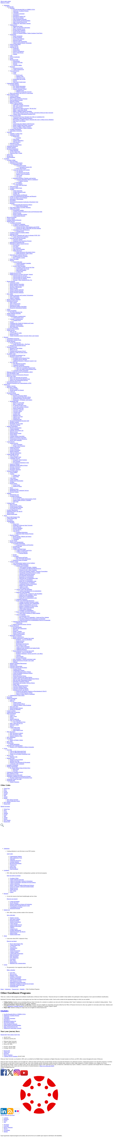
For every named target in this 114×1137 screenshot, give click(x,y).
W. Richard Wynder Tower (19, 405)
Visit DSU (9, 132)
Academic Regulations (15, 129)
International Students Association (18, 306)
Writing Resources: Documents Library (25, 252)
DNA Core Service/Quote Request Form (20, 379)
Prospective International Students (18, 308)
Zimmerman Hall (17, 419)
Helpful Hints (16, 50)
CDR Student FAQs (24, 588)
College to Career (23, 586)
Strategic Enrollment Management (18, 663)
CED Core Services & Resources (21, 366)
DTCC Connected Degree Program (18, 98)
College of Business (15, 883)
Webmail (15, 662)
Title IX (6, 1128)
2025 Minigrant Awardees (19, 363)
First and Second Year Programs (18, 238)
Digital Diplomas (14, 150)
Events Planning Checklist (16, 507)
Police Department (11, 713)
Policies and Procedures (19, 634)
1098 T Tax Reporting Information (21, 27)
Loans (14, 73)
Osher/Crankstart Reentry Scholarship (22, 43)
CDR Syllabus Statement (25, 609)
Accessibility (7, 1130)
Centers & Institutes (11, 310)
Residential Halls (14, 401)
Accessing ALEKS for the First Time (25, 267)
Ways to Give (10, 755)
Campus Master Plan (12, 518)
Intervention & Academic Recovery (18, 255)
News (5, 790)
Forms (11, 58)
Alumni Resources (14, 448)
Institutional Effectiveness (16, 163)
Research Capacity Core (16, 356)
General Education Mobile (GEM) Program (23, 123)
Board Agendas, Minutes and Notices (22, 536)
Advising (18, 655)
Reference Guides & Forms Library (18, 352)
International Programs (12, 301)
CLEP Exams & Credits (16, 333)
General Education (17, 262)
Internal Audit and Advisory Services (22, 624)
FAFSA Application (15, 57)
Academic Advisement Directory (21, 225)
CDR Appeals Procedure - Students (28, 567)
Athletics (9, 493)
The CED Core (13, 362)
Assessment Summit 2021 (25, 167)
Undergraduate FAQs (18, 317)
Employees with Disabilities (23, 592)
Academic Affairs (11, 160)
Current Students (14, 45)
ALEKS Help (19, 271)
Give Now (9, 749)
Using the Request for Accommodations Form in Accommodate (34, 620)
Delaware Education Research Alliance (22, 204)
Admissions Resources (12, 146)
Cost (11, 55)
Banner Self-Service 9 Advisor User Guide (23, 650)
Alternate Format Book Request (27, 574)
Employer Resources (15, 447)
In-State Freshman (17, 37)
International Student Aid (19, 16)
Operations (9, 697)
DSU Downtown (11, 731)
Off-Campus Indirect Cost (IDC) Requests (20, 207)
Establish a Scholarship (12, 765)
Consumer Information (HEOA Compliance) (27, 179)
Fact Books (19, 182)
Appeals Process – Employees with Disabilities (30, 593)
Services (12, 260)
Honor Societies (14, 288)
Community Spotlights (18, 365)
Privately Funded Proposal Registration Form (21, 777)
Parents (5, 798)
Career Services (11, 441)
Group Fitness (16, 485)
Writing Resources (17, 250)
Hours (11, 487)
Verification (16, 48)
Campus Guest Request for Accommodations (30, 591)
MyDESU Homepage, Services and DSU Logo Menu (29, 653)
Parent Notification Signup (13, 801)
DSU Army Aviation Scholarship (21, 105)
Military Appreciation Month (20, 110)
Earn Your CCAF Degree (19, 121)
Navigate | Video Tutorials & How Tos (22, 280)
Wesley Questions (8, 1055)
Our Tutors (15, 246)
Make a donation (11, 970)
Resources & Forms (15, 305)
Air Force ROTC (17, 529)
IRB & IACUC (14, 349)
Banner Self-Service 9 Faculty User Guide (23, 660)
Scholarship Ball (11, 780)
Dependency (16, 15)
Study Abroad (13, 302)
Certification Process (18, 104)
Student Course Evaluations (23, 174)
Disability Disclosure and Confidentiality (29, 603)
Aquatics (12, 473)
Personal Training (14, 492)
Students (6, 792)
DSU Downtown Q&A (15, 734)
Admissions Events (14, 135)
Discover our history (12, 941)
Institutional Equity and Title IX (14, 511)
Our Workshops (17, 248)
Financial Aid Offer (18, 62)
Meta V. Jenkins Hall (18, 404)
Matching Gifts (13, 756)
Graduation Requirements (16, 324)
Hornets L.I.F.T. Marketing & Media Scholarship (22, 747)
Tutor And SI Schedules (19, 249)
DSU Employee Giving (12, 773)
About (5, 515)
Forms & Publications (15, 44)
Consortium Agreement (18, 13)
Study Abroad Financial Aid (20, 22)
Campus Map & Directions (13, 712)
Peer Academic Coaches (19, 257)
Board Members (17, 538)
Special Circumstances (18, 51)
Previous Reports (23, 553)
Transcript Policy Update (16, 153)
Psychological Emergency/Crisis (21, 462)
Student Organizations (12, 426)
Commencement (11, 314)
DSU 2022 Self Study (21, 185)
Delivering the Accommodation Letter (28, 578)
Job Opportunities (17, 627)
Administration (10, 521)
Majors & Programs (11, 217)
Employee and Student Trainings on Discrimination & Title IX (31, 691)
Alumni (5, 797)
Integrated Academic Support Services (19, 243)
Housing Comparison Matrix (20, 395)
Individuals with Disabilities (17, 326)
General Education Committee (23, 263)
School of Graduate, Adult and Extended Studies (22, 886)
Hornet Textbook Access (19, 29)
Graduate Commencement (16, 319)
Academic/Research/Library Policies (22, 671)
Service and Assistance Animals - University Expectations (33, 571)
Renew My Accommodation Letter (27, 581)
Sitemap (6, 1131)
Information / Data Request (16, 199)
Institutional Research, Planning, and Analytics (24, 178)
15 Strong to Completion (19, 224)
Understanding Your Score (22, 268)
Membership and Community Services (19, 490)
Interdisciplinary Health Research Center (20, 905)
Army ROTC (16, 531)
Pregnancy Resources (15, 466)
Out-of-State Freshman (18, 38)
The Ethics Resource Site (16, 312)
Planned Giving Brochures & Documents (20, 762)
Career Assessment (17, 444)
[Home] (32, 846)
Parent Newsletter (14, 259)
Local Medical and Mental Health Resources (30, 568)
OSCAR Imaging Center (13, 373)
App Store (12, 1115)
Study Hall (15, 501)
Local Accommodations (16, 144)
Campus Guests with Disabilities (24, 589)
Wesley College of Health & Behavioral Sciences (22, 885)
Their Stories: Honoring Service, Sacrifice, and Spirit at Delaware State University (33, 112)
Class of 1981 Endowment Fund (18, 751)
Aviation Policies (17, 669)
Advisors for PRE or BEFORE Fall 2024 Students (28, 228)
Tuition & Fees (13, 24)
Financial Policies (17, 674)
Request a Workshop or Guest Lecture (28, 606)
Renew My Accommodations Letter (28, 598)
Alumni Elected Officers (19, 703)
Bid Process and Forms (21, 557)
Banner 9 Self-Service (18, 637)
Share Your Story (14, 706)
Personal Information (21, 657)
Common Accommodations (26, 579)
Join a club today (11, 915)
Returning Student (17, 40)
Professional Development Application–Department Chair (24, 202)
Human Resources (14, 625)
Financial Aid (10, 6)
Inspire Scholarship (17, 36)
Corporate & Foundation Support (15, 772)
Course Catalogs (11, 218)
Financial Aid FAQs (18, 68)
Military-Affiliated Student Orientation (22, 111)
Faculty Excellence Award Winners (18, 197)
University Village (17, 411)
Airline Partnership (17, 190)
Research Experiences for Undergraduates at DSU (19, 383)
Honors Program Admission (17, 292)
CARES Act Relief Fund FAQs (24, 550)
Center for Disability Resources (20, 564)
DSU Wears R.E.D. (18, 107)
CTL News (19, 176)
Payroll (15, 554)
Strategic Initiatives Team (16, 736)
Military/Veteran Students (16, 103)
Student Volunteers (14, 782)
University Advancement (16, 666)
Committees (16, 539)
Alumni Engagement (12, 698)
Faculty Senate (13, 540)
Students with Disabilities (22, 565)
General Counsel (14, 561)
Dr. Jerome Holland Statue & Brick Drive (20, 768)
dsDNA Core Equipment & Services (19, 380)
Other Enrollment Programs (20, 19)
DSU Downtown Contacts (16, 733)
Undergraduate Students (13, 83)
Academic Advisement (15, 222)
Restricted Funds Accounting (20, 560)
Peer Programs (16, 461)
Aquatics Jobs (16, 475)
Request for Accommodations (26, 596)
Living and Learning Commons (20, 407)
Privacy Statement (8, 1127)
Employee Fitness (17, 486)
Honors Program (17, 213)
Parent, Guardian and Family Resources (26, 611)
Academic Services (14, 496)
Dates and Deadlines (21, 270)
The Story (15, 770)
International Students (15, 97)
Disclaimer (6, 1124)
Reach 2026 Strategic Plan (13, 517)
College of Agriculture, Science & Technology (21, 881)
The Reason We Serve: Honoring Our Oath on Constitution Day (29, 117)
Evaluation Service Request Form (21, 358)
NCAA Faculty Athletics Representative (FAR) (24, 499)
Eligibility (12, 8)
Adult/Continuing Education (14, 313)
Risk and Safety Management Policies (22, 680)
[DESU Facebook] (4, 1075)
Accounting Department (19, 543)
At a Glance (10, 519)
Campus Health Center (15, 457)
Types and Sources (14, 70)
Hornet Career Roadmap (19, 446)
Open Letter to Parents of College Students (29, 613)
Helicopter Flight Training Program (24, 533)
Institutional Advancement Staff (14, 775)
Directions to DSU (14, 143)
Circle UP (12, 391)
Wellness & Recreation (12, 471)
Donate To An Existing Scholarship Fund (20, 754)
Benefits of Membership (16, 287)
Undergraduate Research (19, 215)
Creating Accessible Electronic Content (28, 602)
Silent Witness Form (18, 730)
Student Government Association (18, 437)
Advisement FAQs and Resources (21, 229)
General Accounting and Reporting (24, 545)
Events (5, 791)
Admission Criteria (14, 282)
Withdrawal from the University (24, 91)
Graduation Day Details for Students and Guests (22, 323)
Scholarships (13, 34)
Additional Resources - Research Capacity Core (24, 360)
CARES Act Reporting (21, 552)
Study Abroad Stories (15, 303)
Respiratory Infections (15, 469)
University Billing (17, 65)
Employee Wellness (15, 464)
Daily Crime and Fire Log (16, 723)
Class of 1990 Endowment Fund (18, 752)
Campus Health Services (13, 454)
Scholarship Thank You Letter (14, 779)
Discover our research (12, 899)
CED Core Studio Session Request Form (26, 369)
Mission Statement (14, 451)
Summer (15, 54)
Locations (18, 137)
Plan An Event (13, 504)
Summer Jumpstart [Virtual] (20, 89)
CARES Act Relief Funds (19, 549)
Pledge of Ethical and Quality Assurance (23, 125)
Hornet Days (16, 136)
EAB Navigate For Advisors (20, 275)
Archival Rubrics (20, 264)
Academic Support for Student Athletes (19, 232)
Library (8, 309)
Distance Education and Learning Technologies (21, 295)
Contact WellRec (14, 479)
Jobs (5, 1122)
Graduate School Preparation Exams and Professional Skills (27, 211)
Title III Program (14, 186)
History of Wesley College (16, 740)
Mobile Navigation (5, 806)
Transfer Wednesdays (18, 140)
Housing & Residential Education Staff (19, 420)
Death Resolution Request (16, 708)
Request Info (10, 156)
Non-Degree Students (18, 18)
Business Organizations (15, 427)
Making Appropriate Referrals (26, 607)
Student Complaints (15, 298)
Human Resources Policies (19, 676)
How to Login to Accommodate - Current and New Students (34, 617)
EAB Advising (19, 656)
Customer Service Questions (11, 1056)
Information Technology (16, 635)
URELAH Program (15, 209)
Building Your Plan (14, 761)
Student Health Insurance (19, 31)
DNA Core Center (11, 376)
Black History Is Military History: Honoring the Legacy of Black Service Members (33, 119)
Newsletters (13, 200)
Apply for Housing (14, 394)
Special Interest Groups (15, 433)
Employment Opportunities (16, 480)
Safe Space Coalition (12, 387)
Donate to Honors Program (16, 291)
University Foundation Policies (20, 688)
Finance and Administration (16, 542)
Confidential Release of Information (28, 584)
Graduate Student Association (17, 436)
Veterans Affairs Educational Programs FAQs (24, 114)
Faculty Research (11, 341)
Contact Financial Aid (18, 69)
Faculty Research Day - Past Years (21, 344)
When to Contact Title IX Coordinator (25, 694)
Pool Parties (16, 476)
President (12, 522)
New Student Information (19, 86)
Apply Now (10, 154)
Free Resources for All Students (27, 582)
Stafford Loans (19, 76)
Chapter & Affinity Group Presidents (22, 705)
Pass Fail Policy (14, 161)
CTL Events (19, 175)
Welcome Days (16, 142)
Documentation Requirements (26, 575)
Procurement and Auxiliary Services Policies (24, 683)
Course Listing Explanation (23, 646)
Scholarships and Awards (19, 79)
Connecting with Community (17, 763)
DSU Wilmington (11, 737)
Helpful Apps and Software (26, 585)
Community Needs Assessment (20, 370)
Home (2, 989)
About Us (12, 715)
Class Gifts (12, 699)
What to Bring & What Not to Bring (22, 397)
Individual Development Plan (17, 242)
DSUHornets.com (14, 494)
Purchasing (15, 556)
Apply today (10, 853)
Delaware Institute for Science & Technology (21, 904)
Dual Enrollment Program (16, 100)
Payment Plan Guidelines (19, 30)
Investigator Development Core (17, 355)
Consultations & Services (13, 338)
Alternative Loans (20, 77)
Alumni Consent (17, 702)
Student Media (13, 434)
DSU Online (10, 294)
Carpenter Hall (16, 412)
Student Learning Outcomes (17, 289)
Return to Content (5, 2)
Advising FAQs (20, 231)
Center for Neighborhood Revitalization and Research (23, 196)
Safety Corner (13, 716)
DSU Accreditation (17, 183)
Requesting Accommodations (26, 577)
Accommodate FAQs (24, 616)
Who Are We (13, 331)
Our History (10, 738)
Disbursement (16, 61)
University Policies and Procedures (18, 667)
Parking (12, 717)
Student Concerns (23, 181)
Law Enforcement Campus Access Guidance (24, 563)
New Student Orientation (19, 87)
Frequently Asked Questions (20, 459)
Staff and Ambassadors (15, 453)
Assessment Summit (21, 165)
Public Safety (16, 684)
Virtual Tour (7, 788)
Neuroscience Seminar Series (14, 340)
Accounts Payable (17, 546)
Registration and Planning (22, 644)
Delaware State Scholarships (20, 41)
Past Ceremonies (14, 327)
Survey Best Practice (21, 168)
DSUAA (12, 701)
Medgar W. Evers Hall (18, 402)
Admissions (6, 5)
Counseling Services (15, 458)
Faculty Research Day (15, 342)
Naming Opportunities (12, 766)
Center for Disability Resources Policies (22, 673)
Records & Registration (12, 149)
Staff (5, 795)
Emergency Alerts (14, 724)
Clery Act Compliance (15, 720)
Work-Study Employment (19, 82)
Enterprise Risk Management (20, 621)
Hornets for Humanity (15, 709)
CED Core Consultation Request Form (25, 367)
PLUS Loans (19, 75)
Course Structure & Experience (20, 236)
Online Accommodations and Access (28, 604)
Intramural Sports (14, 489)
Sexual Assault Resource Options (24, 692)
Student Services (14, 443)
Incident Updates (14, 388)
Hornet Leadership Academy (20, 214)
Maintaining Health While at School (19, 465)
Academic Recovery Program (20, 256)
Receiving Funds (14, 59)
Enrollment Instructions (22, 532)
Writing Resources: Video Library (24, 253)
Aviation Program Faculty (19, 192)
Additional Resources (21, 649)
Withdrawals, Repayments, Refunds (22, 23)
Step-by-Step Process (18, 52)
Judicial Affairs (10, 512)
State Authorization (14, 296)
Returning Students (14, 101)
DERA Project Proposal (22, 206)
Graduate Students (11, 147)
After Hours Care (14, 455)
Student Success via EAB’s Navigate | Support (21, 274)
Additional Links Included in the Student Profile (28, 648)
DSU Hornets (7, 802)
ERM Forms (19, 623)
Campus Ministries (14, 429)
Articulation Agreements (16, 130)
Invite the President (17, 528)
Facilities (12, 482)
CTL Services (19, 171)
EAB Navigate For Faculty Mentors (22, 277)
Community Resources (21, 599)
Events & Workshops (15, 450)
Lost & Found (16, 729)
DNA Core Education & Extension (18, 377)
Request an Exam (14, 334)
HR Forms (15, 630)
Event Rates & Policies (15, 508)
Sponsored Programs (12, 347)
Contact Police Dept (15, 727)
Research (12, 203)
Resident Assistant (14, 422)
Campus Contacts (11, 710)
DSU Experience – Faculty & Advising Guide (24, 659)
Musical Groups (14, 432)
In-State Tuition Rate (15, 151)
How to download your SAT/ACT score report (21, 93)
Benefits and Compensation (20, 628)
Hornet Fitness (13, 483)
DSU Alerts (10, 741)
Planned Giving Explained (16, 759)
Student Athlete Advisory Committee (22, 500)
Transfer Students (14, 96)
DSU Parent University (12, 799)
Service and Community (16, 440)
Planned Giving (11, 758)
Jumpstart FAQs (20, 90)
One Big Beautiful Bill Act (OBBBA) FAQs (24, 9)
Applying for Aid (14, 47)
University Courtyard (18, 409)
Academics (6, 158)
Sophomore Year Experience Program (22, 241)
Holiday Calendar (17, 631)
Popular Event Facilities (16, 505)
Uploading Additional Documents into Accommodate (32, 618)
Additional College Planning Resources (22, 118)
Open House (16, 139)
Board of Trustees (14, 535)
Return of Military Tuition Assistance (22, 126)
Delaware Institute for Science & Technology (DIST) (20, 372)
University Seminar (17, 239)
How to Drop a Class (21, 645)
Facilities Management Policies (20, 685)
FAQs (14, 122)
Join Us (12, 726)
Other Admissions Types (13, 94)
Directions (6, 1053)
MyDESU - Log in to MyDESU (24, 639)
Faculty (5, 794)
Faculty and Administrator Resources (25, 600)
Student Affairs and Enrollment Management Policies (26, 678)
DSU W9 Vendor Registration (23, 558)
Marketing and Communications (15, 745)
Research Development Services (18, 345)
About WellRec (14, 472)
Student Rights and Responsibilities (21, 20)
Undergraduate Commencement (18, 316)
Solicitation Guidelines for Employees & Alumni (19, 776)
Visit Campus (10, 1034)
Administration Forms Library (17, 695)
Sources (15, 80)
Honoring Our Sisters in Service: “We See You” (24, 108)
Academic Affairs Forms (16, 188)
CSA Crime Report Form (19, 722)
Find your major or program (13, 875)
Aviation (12, 189)
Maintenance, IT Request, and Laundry (22, 400)
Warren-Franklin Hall (18, 408)
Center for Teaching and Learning (21, 169)
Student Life (7, 384)
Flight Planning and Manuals (20, 195)
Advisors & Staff (14, 234)
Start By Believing (14, 719)
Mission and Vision (17, 26)
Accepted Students (14, 84)
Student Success (11, 221)
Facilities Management (12, 510)
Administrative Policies (18, 670)
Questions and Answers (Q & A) (18, 351)
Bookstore (6, 1119)
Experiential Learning (18, 210)
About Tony (16, 524)
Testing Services (11, 330)
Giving (5, 748)
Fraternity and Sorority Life (16, 430)
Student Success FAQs (15, 273)
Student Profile (19, 642)
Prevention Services (15, 468)
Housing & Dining (11, 393)
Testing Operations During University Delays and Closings (24, 335)
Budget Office (16, 547)
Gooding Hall (16, 413)
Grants (14, 72)
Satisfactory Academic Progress (20, 11)
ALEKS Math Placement (19, 266)
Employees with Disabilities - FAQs (28, 595)
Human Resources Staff (19, 632)
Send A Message (17, 526)
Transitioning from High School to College (29, 572)
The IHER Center (11, 354)
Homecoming (10, 743)
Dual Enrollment (11, 157)
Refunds (15, 64)
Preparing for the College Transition (28, 570)
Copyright (6, 1126)
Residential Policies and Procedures (21, 398)
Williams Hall (16, 418)
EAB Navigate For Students (20, 278)
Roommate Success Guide (16, 423)
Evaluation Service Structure (20, 359)
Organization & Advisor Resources (18, 439)
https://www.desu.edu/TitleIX (47, 1066)
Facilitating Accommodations (26, 610)
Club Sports (13, 478)
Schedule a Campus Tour (16, 133)
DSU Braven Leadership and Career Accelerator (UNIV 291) (25, 235)
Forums (12, 321)
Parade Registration (14, 744)
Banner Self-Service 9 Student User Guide (23, 638)
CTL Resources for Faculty (22, 172)
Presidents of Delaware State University (22, 525)
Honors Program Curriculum (17, 285)
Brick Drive (16, 769)
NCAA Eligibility (17, 497)
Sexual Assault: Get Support (17, 390)
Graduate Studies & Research (14, 220)
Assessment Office (17, 164)
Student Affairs (13, 664)
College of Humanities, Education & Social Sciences (23, 882)
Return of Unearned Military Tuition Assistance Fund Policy (27, 33)
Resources (12, 66)
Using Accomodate (21, 614)
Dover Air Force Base (15, 115)
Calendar (6, 1117)
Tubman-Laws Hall (18, 416)
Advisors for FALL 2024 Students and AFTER (27, 227)
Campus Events (11, 503)
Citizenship (16, 12)
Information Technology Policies (21, 681)
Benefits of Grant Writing (16, 348)
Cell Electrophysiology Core (14, 381)
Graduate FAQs (17, 320)
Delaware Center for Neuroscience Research (18, 374)
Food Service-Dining (15, 425)
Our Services (16, 245)
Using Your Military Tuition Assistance (22, 128)
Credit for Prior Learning (13, 328)
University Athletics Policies (20, 687)
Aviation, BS (16, 193)
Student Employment (12, 514)
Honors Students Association (17, 284)
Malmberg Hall (16, 415)
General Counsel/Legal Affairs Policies (22, 677)
